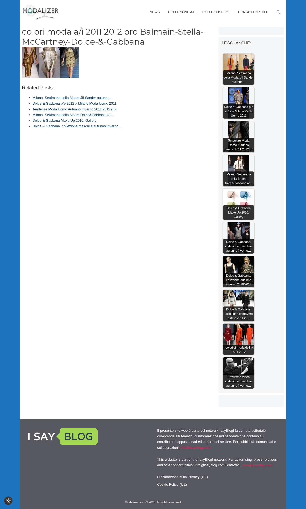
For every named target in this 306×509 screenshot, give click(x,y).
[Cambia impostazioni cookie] (8, 500)
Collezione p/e (216, 12)
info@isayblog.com (195, 448)
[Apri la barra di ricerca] (278, 12)
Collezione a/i (181, 12)
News (155, 12)
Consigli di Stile (253, 12)
